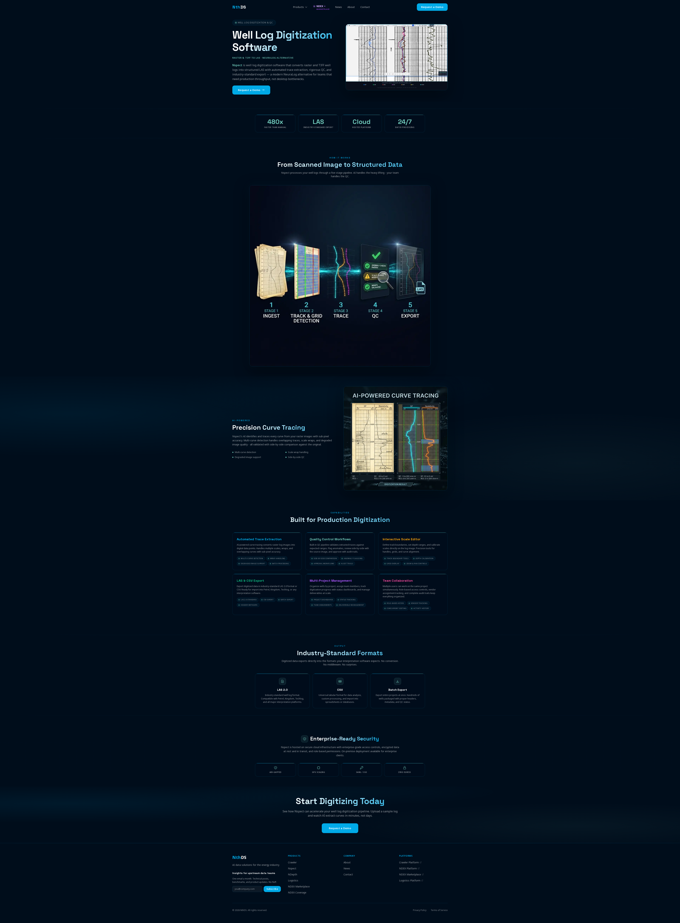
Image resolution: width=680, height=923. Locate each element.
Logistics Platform (409, 880)
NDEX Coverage (297, 892)
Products (298, 7)
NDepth (292, 874)
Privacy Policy (419, 910)
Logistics (293, 880)
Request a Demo (432, 7)
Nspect (292, 868)
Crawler (292, 862)
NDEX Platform (408, 868)
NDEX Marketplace (299, 886)
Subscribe (272, 888)
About (351, 7)
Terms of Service (439, 910)
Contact (365, 7)
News (338, 7)
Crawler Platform (409, 862)
